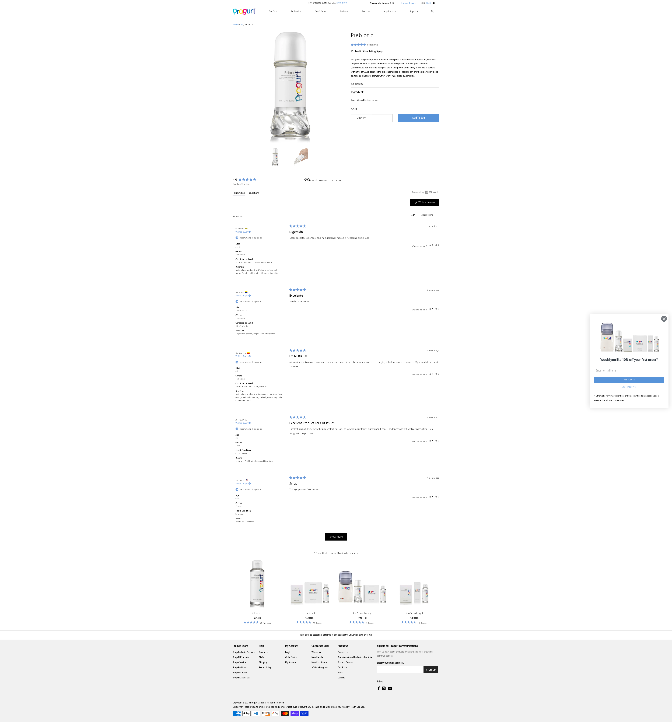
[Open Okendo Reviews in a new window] (425, 192)
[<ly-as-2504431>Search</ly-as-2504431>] (433, 13)
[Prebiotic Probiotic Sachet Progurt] (290, 88)
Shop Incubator (240, 673)
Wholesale (316, 652)
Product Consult (345, 662)
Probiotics (296, 11)
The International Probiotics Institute (355, 657)
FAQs (261, 657)
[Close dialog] (664, 319)
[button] (364, 45)
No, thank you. (629, 387)
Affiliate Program (320, 668)
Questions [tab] (254, 194)
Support (414, 11)
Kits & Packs (320, 11)
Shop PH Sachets (241, 657)
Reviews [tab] (239, 194)
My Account (290, 662)
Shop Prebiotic (239, 668)
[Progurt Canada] (244, 11)
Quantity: (361, 118)
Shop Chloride (239, 662)
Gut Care (273, 11)
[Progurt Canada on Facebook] (379, 688)
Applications (389, 11)
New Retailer (317, 657)
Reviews (344, 11)
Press (340, 673)
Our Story (342, 668)
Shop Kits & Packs (241, 678)
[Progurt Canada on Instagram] (384, 688)
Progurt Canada (258, 703)
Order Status (291, 657)
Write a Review (428, 203)
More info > (341, 3)
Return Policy (265, 668)
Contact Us (264, 652)
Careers (341, 678)
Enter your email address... (390, 663)
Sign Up (431, 669)
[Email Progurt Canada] (390, 688)
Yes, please (629, 380)
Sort (413, 215)
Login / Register (408, 3)
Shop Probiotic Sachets (244, 652)
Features (366, 11)
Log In (288, 652)
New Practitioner (319, 662)
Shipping (263, 662)
